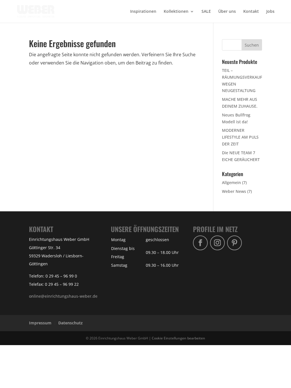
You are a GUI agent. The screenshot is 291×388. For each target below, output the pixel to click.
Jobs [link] (270, 11)
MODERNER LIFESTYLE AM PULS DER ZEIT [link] (240, 137)
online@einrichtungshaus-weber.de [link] (63, 296)
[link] (36, 11)
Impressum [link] (40, 323)
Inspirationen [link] (143, 11)
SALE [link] (206, 11)
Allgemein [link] (231, 182)
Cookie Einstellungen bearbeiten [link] (178, 338)
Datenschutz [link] (70, 323)
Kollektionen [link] (176, 11)
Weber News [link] (234, 191)
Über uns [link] (227, 11)
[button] (252, 45)
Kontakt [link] (251, 11)
